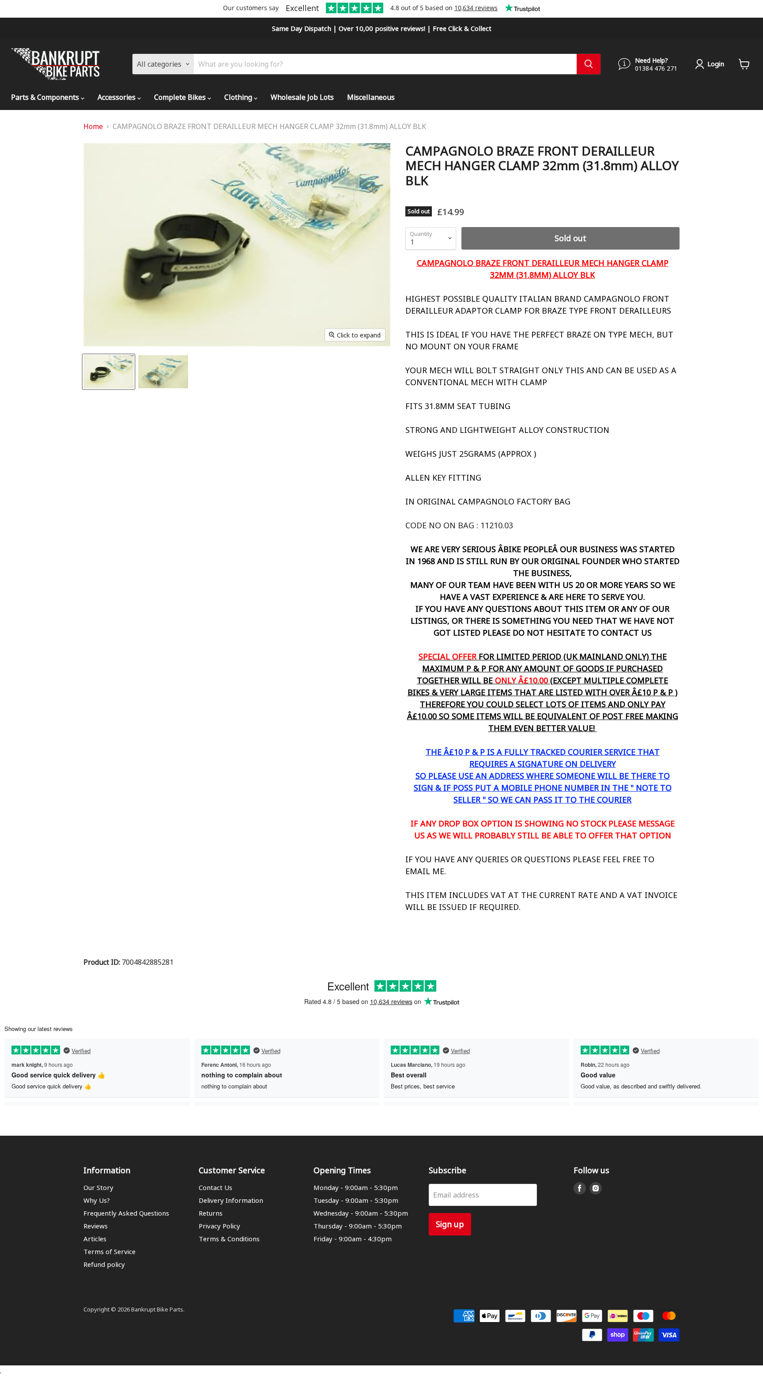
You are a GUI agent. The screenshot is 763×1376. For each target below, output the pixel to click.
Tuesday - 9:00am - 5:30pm (356, 1200)
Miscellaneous (371, 97)
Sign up (450, 1224)
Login (715, 63)
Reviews (95, 1226)
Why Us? (96, 1200)
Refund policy (104, 1264)
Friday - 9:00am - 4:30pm (353, 1238)
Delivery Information (231, 1200)
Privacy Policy (219, 1226)
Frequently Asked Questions (126, 1213)
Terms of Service (109, 1251)
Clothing (239, 97)
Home (93, 126)
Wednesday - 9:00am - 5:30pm (361, 1213)
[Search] (589, 64)
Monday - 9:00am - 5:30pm (356, 1187)
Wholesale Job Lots (302, 97)
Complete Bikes (181, 97)
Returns (211, 1213)
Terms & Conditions (229, 1238)
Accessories (117, 97)
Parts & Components (46, 97)
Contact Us (215, 1187)
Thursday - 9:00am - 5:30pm (358, 1226)
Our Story (98, 1187)
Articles (94, 1238)
